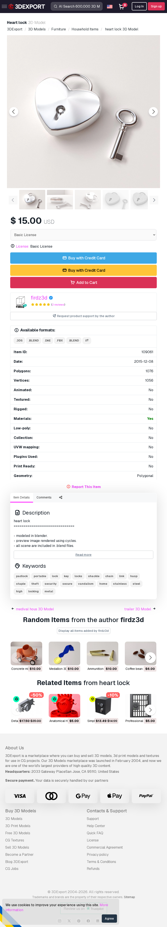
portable (40, 576)
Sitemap (129, 897)
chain (109, 576)
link (121, 576)
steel (136, 584)
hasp (133, 576)
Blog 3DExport (16, 861)
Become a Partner (19, 854)
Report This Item (86, 487)
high (19, 591)
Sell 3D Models (17, 847)
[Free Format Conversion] (87, 341)
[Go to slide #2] (60, 199)
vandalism (86, 584)
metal (49, 591)
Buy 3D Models (20, 811)
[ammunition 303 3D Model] (102, 653)
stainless (120, 584)
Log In (139, 6)
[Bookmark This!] (36, 659)
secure (67, 584)
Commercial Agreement (105, 847)
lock (55, 576)
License (93, 840)
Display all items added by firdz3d (83, 631)
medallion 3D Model (63, 669)
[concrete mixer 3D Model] (26, 653)
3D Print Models (17, 826)
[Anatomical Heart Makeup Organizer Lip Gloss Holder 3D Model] (64, 706)
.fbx (60, 340)
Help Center (96, 826)
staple (20, 584)
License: (22, 246)
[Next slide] (153, 111)
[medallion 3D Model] (64, 653)
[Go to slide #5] (143, 199)
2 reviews (58, 304)
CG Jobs (11, 868)
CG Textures (14, 840)
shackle (93, 576)
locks (78, 576)
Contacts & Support (107, 811)
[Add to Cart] (27, 659)
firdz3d (39, 297)
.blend (33, 340)
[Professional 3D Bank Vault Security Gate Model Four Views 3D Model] (140, 706)
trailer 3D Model (137, 609)
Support (93, 818)
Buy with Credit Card (86, 257)
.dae (48, 340)
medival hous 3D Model (35, 609)
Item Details (21, 497)
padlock (22, 576)
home (103, 584)
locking (33, 591)
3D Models (13, 818)
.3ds (19, 340)
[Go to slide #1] (32, 199)
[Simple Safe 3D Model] (102, 706)
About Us (14, 748)
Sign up (156, 6)
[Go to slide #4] (116, 199)
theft (35, 584)
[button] (150, 658)
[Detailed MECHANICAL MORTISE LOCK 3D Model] (26, 706)
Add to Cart (86, 282)
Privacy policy (98, 854)
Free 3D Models (17, 833)
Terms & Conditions (101, 861)
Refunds (93, 868)
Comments (44, 497)
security (51, 584)
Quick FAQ (95, 833)
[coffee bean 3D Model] (140, 653)
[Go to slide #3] (88, 199)
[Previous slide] (13, 111)
